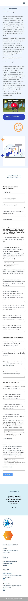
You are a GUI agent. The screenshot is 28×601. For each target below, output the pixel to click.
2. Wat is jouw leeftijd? (9, 198)
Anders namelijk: (8, 219)
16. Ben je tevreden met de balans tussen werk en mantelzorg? (13, 372)
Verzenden (7, 474)
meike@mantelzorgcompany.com (12, 575)
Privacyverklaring (8, 563)
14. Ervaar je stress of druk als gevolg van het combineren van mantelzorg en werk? (14, 353)
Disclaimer (6, 565)
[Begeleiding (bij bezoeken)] (14, 264)
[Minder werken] (14, 431)
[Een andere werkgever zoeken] (14, 434)
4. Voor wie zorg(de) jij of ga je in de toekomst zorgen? (13, 212)
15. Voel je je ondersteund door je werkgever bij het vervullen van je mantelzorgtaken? (13, 363)
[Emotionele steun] (14, 262)
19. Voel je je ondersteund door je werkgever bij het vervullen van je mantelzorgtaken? (13, 406)
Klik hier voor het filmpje (12, 117)
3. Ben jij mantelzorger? (10, 205)
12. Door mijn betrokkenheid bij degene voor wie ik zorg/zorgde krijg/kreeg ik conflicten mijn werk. (13, 327)
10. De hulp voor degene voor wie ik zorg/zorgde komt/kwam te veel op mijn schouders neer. (13, 307)
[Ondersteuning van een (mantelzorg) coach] (14, 462)
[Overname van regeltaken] (14, 461)
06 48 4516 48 (6, 577)
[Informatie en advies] (14, 459)
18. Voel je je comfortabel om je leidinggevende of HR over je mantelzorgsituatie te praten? (12, 396)
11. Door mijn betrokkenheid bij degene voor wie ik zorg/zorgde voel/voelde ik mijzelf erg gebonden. (13, 317)
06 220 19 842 (7, 587)
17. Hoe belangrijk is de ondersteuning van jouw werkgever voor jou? (14, 387)
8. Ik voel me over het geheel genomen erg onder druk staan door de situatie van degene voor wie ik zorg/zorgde (14, 282)
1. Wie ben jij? (6, 192)
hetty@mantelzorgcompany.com (12, 585)
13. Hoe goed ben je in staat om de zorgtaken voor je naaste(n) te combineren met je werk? (13, 343)
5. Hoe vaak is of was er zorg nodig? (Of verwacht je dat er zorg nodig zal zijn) (13, 239)
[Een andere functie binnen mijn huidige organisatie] (14, 433)
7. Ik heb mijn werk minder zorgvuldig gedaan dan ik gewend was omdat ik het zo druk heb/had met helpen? (14, 271)
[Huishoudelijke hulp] (14, 265)
